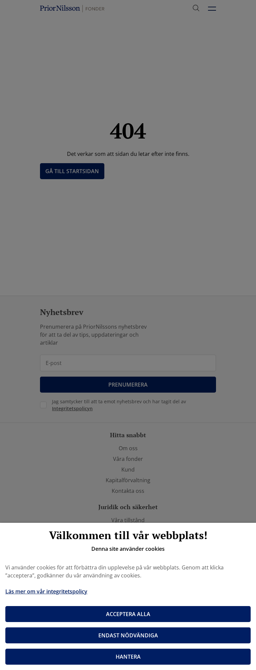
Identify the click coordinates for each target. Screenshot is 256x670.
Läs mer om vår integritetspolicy (46, 591)
